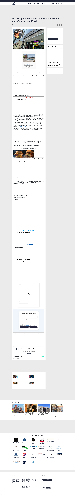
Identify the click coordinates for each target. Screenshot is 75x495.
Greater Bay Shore (16, 478)
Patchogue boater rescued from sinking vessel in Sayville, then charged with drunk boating (53, 61)
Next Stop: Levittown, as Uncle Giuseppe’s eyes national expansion (23, 384)
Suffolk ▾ (29, 3)
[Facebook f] (58, 1)
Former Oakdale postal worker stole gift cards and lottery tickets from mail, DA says (54, 54)
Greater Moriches (15, 481)
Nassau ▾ (34, 3)
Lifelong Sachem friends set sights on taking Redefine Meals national (43, 413)
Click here (32, 66)
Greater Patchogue (16, 476)
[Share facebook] (59, 24)
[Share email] (57, 24)
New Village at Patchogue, (29, 64)
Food (45, 3)
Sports (41, 3)
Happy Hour (58, 3)
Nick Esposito (17, 24)
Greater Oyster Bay (26, 486)
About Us (34, 475)
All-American (30, 180)
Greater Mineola (25, 485)
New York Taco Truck (22, 126)
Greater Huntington (26, 478)
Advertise (34, 478)
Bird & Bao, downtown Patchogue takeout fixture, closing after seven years (39, 384)
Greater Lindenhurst (26, 480)
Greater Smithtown (26, 475)
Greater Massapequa (16, 485)
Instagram (42, 81)
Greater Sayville (15, 482)
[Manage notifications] (1, 493)
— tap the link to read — (29, 244)
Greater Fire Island (16, 483)
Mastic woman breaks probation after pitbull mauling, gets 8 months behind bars (55, 49)
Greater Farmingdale (26, 479)
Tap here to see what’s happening (54, 71)
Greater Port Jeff (15, 480)
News (38, 3)
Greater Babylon (15, 479)
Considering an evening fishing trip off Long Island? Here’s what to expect (56, 414)
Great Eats (34, 479)
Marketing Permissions (29, 319)
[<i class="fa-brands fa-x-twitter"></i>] (60, 1)
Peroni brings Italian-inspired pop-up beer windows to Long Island (39, 378)
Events (49, 3)
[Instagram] (62, 1)
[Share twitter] (61, 24)
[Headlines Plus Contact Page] (42, 357)
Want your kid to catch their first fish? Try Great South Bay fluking (18, 414)
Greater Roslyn (25, 487)
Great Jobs (34, 480)
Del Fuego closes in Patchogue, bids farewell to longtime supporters (23, 378)
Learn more (27, 325)
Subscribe (29, 327)
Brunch (53, 3)
